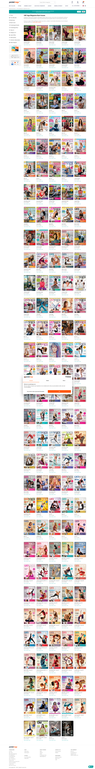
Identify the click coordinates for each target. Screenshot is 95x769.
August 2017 (76, 403)
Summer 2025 (77, 42)
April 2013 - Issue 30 (78, 602)
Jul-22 (63, 155)
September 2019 (77, 292)
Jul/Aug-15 (39, 514)
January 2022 (77, 178)
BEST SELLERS (12, 5)
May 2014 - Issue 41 (65, 558)
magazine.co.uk (73, 753)
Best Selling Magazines (13, 753)
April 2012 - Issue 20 (78, 647)
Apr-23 (75, 110)
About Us (72, 751)
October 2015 (77, 491)
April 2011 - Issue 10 (78, 692)
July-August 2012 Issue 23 (42, 647)
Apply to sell (57, 758)
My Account (12, 22)
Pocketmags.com (73, 752)
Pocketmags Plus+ (14, 27)
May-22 (25, 178)
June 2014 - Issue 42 (53, 558)
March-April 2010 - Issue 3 (42, 737)
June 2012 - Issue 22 (53, 647)
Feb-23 (38, 133)
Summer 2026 (27, 42)
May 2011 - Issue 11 (65, 692)
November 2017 (40, 403)
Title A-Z (12, 30)
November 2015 (65, 491)
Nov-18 (75, 336)
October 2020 (77, 246)
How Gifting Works (27, 757)
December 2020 (52, 246)
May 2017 (51, 425)
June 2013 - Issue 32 (53, 602)
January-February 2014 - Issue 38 (42, 580)
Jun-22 (75, 155)
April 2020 (51, 269)
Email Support (26, 752)
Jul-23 (38, 110)
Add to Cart (28, 44)
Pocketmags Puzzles (14, 25)
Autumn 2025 (64, 42)
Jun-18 (75, 358)
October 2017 (51, 403)
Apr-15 (75, 514)
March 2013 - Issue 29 (28, 625)
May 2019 (64, 314)
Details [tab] (47, 380)
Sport (66, 5)
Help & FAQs (26, 751)
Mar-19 (25, 336)
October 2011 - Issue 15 (78, 670)
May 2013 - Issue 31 (65, 602)
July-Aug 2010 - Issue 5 (79, 715)
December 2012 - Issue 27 (54, 625)
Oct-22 (25, 155)
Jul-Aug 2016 (39, 469)
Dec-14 (50, 536)
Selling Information (58, 757)
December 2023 (40, 87)
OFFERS (19, 5)
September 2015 (27, 514)
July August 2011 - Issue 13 (42, 692)
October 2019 (64, 292)
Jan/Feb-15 (39, 536)
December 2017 (27, 403)
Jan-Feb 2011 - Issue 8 (41, 715)
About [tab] (64, 380)
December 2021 (27, 201)
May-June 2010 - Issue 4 (28, 737)
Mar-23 (25, 133)
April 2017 (64, 425)
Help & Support (13, 42)
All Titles (10, 751)
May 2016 (64, 469)
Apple (41, 751)
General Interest (58, 5)
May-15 (63, 514)
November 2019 (52, 292)
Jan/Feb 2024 (26, 87)
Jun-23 (50, 110)
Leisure (49, 5)
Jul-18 (63, 358)
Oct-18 (25, 358)
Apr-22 (38, 178)
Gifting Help (26, 758)
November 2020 (65, 246)
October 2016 (77, 447)
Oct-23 (63, 87)
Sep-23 (75, 87)
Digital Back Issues (27, 8)
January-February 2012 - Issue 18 (42, 670)
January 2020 (26, 292)
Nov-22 (75, 133)
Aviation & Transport (39, 5)
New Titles (11, 752)
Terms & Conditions (12, 762)
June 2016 (51, 469)
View (25, 44)
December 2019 (40, 292)
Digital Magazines (43, 756)
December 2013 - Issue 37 (54, 580)
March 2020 (64, 269)
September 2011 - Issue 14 (29, 692)
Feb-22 (63, 178)
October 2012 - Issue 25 (79, 625)
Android (41, 752)
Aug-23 (25, 110)
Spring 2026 (39, 42)
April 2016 (76, 469)
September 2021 (65, 201)
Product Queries (58, 751)
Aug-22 (50, 155)
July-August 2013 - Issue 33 (42, 602)
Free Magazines (12, 755)
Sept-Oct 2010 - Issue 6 (66, 715)
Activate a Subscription (15, 40)
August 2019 (26, 314)
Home (11, 15)
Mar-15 (25, 536)
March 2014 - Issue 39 (28, 580)
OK (59, 391)
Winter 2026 (51, 42)
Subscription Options (37, 22)
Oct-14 (75, 536)
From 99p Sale (13, 17)
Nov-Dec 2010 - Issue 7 (53, 715)
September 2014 (27, 558)
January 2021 (39, 246)
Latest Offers (13, 35)
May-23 (63, 110)
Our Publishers (11, 757)
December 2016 (52, 447)
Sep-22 (38, 155)
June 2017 (39, 425)
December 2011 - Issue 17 (54, 670)
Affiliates (56, 752)
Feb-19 (38, 336)
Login (56, 759)
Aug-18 (50, 358)
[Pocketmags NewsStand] (14, 2)
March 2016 (26, 491)
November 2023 (52, 87)
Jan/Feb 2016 (39, 491)
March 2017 (76, 425)
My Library (12, 20)
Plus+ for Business (12, 758)
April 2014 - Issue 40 (78, 558)
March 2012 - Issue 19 (28, 670)
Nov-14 (63, 536)
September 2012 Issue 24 (29, 647)
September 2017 (65, 403)
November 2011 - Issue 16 (67, 670)
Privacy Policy (11, 760)
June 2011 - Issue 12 (53, 692)
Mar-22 (50, 178)
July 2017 (26, 425)
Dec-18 (63, 336)
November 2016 (65, 447)
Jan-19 (50, 336)
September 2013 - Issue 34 (29, 602)
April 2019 (76, 314)
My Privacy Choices (12, 765)
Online (41, 753)
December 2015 (52, 491)
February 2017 (26, 447)
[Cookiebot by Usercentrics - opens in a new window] (66, 377)
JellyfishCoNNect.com (74, 755)
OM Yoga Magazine (20, 8)
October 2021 (51, 201)
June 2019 (51, 314)
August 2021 (76, 201)
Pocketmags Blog (12, 756)
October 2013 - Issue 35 (79, 580)
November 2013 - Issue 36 (67, 580)
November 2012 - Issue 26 (67, 625)
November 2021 (40, 201)
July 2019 (38, 314)
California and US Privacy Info (14, 761)
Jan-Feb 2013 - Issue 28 (41, 625)
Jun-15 (50, 514)
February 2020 (77, 269)
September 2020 (27, 269)
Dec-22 (63, 133)
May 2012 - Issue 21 (65, 647)
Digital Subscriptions (12, 8)
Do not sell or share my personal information (35, 391)
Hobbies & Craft (28, 5)
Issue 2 (50, 737)
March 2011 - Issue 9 (28, 715)
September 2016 (27, 469)
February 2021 (26, 246)
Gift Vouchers (13, 37)
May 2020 (38, 269)
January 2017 (39, 447)
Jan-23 (50, 133)
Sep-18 (38, 358)
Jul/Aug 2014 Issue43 (41, 558)
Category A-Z (13, 32)
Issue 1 (63, 737)
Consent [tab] (31, 380)
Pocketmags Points (43, 755)
